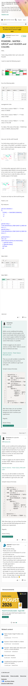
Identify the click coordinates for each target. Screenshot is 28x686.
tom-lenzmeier (15, 643)
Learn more (5, 617)
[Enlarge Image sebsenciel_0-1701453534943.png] (14, 72)
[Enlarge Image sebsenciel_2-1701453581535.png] (14, 156)
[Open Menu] (26, 24)
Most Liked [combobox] (22, 433)
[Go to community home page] (9, 19)
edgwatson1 (15, 651)
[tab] (13, 622)
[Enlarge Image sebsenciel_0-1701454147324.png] (10, 263)
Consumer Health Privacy (7, 683)
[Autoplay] (11, 622)
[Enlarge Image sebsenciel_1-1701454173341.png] (12, 283)
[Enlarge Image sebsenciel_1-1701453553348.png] (14, 93)
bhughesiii (13, 657)
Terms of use (23, 676)
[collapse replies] (14, 436)
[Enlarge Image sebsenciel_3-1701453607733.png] (14, 186)
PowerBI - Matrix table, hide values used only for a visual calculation (15, 648)
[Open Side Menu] (2, 20)
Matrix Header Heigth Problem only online (13, 634)
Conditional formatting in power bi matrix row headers (13, 662)
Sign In (24, 19)
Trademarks (4, 679)
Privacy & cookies (14, 676)
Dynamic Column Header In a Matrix (14, 641)
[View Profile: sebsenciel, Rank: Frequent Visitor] (3, 36)
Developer (5, 24)
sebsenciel (8, 35)
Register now (5, 14)
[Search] (16, 20)
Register (20, 19)
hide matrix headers (9, 655)
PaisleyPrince (15, 665)
